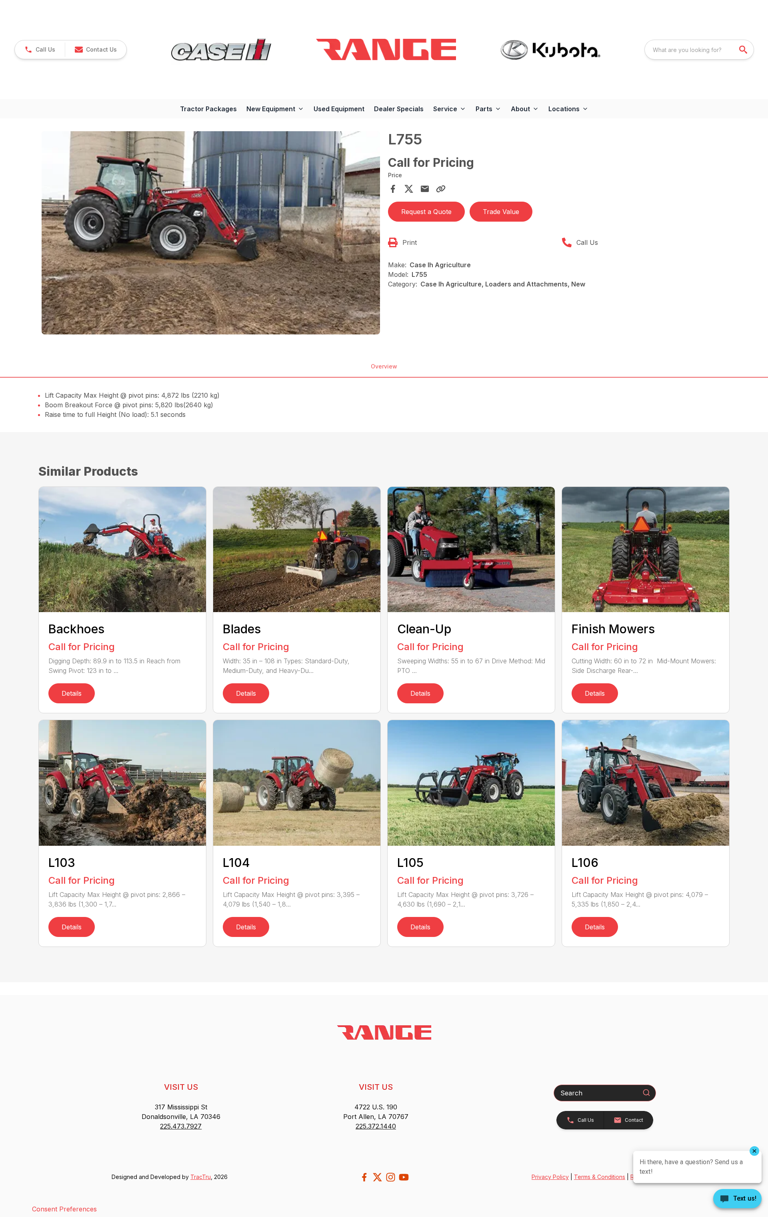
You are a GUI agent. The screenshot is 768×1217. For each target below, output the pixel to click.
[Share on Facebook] (393, 189)
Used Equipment (339, 109)
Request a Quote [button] (426, 212)
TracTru (200, 1176)
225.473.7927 (181, 1126)
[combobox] (699, 49)
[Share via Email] (425, 189)
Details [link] (72, 693)
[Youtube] (404, 1177)
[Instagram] (391, 1177)
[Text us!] (737, 1199)
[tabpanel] (211, 234)
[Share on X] (409, 189)
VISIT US (181, 1087)
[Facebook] (364, 1177)
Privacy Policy (550, 1176)
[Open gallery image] (211, 232)
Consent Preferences (64, 1209)
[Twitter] (377, 1177)
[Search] (646, 1093)
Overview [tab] (384, 366)
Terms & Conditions (599, 1176)
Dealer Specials (399, 109)
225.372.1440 (376, 1126)
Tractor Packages (208, 109)
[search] (744, 49)
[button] (40, 49)
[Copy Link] (441, 189)
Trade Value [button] (501, 212)
